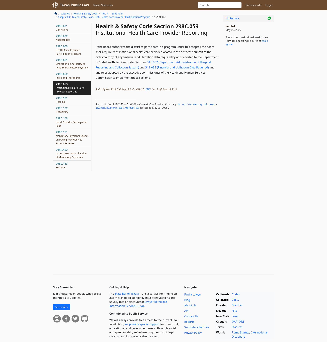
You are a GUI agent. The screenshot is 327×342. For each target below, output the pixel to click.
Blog (187, 300)
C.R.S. (235, 300)
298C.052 (68, 75)
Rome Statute (240, 332)
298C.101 (62, 99)
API (186, 311)
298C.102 (62, 109)
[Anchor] (152, 77)
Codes (236, 294)
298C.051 (72, 63)
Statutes (65, 13)
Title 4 (104, 13)
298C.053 (70, 87)
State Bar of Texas (126, 294)
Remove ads (253, 5)
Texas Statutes (103, 5)
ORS (241, 321)
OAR (234, 321)
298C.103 (71, 121)
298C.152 (71, 153)
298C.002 (63, 37)
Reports (189, 322)
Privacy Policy (193, 333)
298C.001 (62, 27)
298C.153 (62, 165)
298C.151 (72, 137)
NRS (234, 311)
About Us (190, 305)
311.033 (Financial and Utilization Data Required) (177, 67)
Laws (235, 316)
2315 (147, 89)
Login (268, 5)
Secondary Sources (196, 327)
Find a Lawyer (193, 294)
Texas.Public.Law (74, 5)
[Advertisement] (248, 105)
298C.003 (68, 49)
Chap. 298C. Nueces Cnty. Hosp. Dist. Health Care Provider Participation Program (104, 17)
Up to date (232, 18)
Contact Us (191, 316)
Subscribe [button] (61, 307)
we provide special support (142, 324)
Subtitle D (117, 13)
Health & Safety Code (85, 13)
